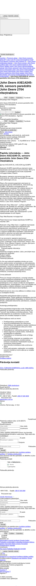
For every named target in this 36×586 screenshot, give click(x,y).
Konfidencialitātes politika (25, 556)
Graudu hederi (24, 540)
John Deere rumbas (22, 71)
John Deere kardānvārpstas (17, 75)
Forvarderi (24, 544)
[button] (18, 44)
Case (8, 60)
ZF (25, 61)
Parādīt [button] (14, 396)
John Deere (8, 132)
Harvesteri (8, 544)
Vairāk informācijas (6, 497)
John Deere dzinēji (25, 68)
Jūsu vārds (23, 426)
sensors (6, 133)
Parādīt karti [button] (32, 419)
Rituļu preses (16, 544)
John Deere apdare (18, 73)
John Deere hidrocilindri (8, 71)
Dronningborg (24, 60)
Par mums (3, 549)
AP (5, 60)
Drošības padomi (5, 358)
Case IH (13, 60)
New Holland (20, 61)
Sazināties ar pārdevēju (8, 130)
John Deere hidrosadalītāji (25, 70)
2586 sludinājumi (13, 385)
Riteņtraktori (4, 540)
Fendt (31, 60)
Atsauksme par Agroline (19, 558)
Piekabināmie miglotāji (7, 545)
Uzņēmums (24, 428)
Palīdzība (10, 549)
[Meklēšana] (14, 26)
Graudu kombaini (14, 540)
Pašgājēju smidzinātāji (7, 542)
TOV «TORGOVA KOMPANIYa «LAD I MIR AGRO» (17, 368)
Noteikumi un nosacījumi (8, 556)
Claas (18, 60)
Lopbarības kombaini (22, 542)
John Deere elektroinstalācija (18, 65)
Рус (3, 553)
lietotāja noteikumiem (14, 454)
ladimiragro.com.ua (6, 399)
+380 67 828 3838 (23, 396)
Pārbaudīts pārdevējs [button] (7, 369)
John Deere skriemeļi (12, 68)
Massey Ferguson (9, 61)
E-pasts (22, 438)
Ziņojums (21, 442)
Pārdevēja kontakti (20, 549)
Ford (1, 61)
